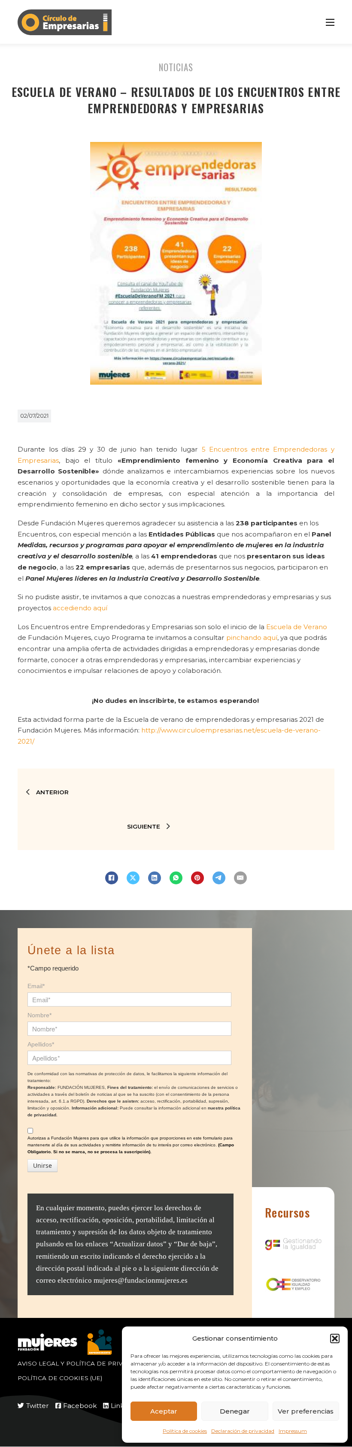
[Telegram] (218, 877)
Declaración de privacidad (242, 1431)
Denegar (235, 1411)
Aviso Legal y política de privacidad (83, 1363)
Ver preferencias (306, 1411)
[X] (133, 877)
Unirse (42, 1165)
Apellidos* (40, 1044)
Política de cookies (185, 1431)
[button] (335, 1338)
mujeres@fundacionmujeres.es (141, 1280)
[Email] (240, 877)
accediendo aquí (80, 608)
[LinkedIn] (154, 877)
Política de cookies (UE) (60, 1378)
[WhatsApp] (176, 877)
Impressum (293, 1431)
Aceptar (163, 1411)
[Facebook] (111, 877)
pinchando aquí (251, 637)
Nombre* (39, 1015)
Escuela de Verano (296, 627)
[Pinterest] (197, 877)
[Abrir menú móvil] (330, 22)
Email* (36, 986)
